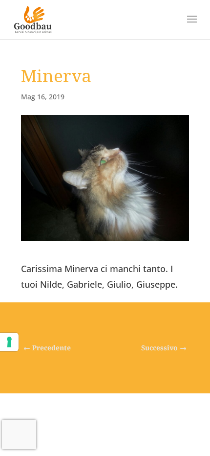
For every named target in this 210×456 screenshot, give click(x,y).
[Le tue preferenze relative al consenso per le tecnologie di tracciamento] (9, 342)
